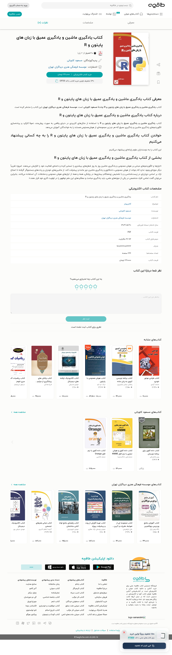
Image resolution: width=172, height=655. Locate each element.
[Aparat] (23, 623)
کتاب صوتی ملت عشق (74, 606)
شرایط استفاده (115, 630)
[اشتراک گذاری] (158, 65)
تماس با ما (102, 584)
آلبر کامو (32, 588)
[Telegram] (44, 623)
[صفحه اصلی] (156, 5)
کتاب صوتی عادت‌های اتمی (72, 614)
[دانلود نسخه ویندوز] (55, 567)
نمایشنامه (55, 593)
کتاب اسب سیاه (77, 593)
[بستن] (124, 632)
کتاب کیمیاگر (78, 588)
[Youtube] (39, 623)
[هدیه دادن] (158, 73)
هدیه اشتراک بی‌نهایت (98, 610)
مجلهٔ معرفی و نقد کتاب (97, 614)
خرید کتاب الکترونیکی (75, 74)
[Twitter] (28, 623)
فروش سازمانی (101, 597)
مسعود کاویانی (125, 211)
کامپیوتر (127, 204)
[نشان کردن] (158, 82)
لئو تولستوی (31, 610)
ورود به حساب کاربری (18, 5)
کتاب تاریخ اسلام (52, 610)
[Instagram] (17, 623)
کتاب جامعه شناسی (51, 597)
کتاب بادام (79, 584)
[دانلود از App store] (79, 567)
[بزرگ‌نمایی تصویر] (116, 82)
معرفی (131, 22)
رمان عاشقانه (54, 584)
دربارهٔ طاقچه (102, 588)
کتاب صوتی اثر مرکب (75, 610)
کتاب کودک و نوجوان (51, 614)
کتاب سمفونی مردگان (75, 601)
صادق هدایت (31, 584)
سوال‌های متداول (100, 593)
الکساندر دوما (31, 606)
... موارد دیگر (31, 567)
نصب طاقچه (14, 14)
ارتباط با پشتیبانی (83, 630)
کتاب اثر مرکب (78, 597)
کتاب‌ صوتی (55, 588)
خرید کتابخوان (101, 601)
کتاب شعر (55, 601)
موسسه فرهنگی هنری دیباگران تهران (116, 218)
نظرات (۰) (43, 22)
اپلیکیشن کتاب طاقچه (97, 606)
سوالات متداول (100, 630)
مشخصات (88, 22)
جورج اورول (31, 601)
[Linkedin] (33, 623)
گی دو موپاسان (30, 597)
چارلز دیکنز (32, 593)
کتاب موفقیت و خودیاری (49, 606)
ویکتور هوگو (31, 614)
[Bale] (50, 623)
